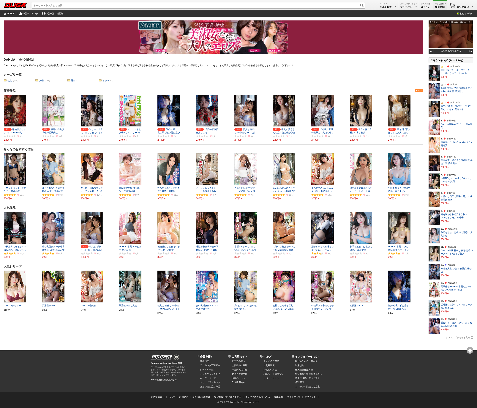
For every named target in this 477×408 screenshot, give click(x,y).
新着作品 (10, 90)
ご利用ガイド (239, 356)
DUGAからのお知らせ (306, 361)
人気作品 (10, 207)
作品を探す (206, 356)
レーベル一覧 (207, 369)
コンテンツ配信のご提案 (307, 386)
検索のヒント (238, 378)
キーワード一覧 (208, 378)
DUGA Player (238, 382)
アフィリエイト (312, 397)
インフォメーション (307, 356)
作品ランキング (30, 13)
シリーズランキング (210, 382)
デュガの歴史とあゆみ (165, 379)
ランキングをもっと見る (458, 337)
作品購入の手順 (239, 369)
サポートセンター (272, 378)
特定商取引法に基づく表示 (227, 397)
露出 (73, 80)
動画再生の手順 (239, 374)
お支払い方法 (270, 369)
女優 (41, 80)
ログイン (425, 6)
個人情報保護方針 (304, 369)
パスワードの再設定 (273, 374)
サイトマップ (293, 397)
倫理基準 (299, 382)
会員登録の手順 (239, 365)
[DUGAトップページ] (15, 5)
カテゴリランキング (210, 374)
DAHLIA (11, 13)
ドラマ (105, 80)
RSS (420, 91)
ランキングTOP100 (210, 365)
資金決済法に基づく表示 (257, 397)
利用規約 (299, 365)
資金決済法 (307, 378)
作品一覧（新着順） (55, 13)
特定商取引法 (308, 374)
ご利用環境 (269, 365)
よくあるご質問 (271, 361)
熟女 (9, 80)
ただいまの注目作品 (210, 386)
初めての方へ (466, 13)
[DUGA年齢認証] (161, 357)
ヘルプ (267, 356)
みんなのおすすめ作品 (19, 149)
